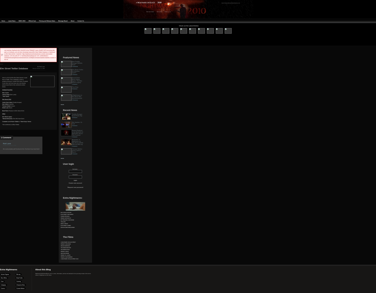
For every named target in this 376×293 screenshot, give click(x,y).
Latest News (11, 21)
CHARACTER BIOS (65, 216)
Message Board (63, 21)
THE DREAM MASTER (66, 247)
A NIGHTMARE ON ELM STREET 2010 (69, 258)
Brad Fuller (5, 111)
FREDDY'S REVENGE (66, 244)
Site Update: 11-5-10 (77, 123)
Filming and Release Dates (47, 21)
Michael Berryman (7, 118)
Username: (75, 169)
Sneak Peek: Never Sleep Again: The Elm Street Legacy (77, 80)
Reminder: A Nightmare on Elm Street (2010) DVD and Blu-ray (77, 142)
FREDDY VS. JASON (65, 255)
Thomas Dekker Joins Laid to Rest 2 (77, 150)
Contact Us (80, 21)
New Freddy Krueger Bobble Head (77, 63)
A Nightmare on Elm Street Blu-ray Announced (77, 96)
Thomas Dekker (6, 106)
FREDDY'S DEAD (65, 251)
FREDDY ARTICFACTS (66, 218)
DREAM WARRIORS (65, 245)
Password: (75, 174)
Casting (18, 281)
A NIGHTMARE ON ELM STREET (68, 242)
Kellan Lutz (5, 108)
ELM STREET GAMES (66, 225)
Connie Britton (20, 288)
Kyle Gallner (5, 104)
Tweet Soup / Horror (26, 121)
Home (3, 21)
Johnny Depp (5, 94)
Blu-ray (18, 274)
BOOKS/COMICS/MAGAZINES (68, 227)
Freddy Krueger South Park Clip (77, 115)
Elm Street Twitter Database (14, 68)
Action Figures (5, 274)
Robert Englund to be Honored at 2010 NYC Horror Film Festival (77, 133)
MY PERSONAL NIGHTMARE (67, 220)
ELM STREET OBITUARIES (67, 214)
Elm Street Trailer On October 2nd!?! (77, 71)
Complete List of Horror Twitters (10, 121)
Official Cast (32, 21)
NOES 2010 (22, 21)
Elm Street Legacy (7, 116)
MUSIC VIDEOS (64, 223)
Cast (2, 281)
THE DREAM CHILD (65, 249)
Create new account (75, 183)
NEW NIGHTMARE (65, 253)
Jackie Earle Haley (7, 102)
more (62, 104)
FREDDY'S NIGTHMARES (66, 257)
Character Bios (20, 285)
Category (3, 285)
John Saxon (6, 96)
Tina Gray (75, 87)
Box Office (4, 278)
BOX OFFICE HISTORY (66, 212)
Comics (3, 288)
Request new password (75, 187)
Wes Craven (5, 92)
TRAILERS (63, 221)
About (72, 21)
